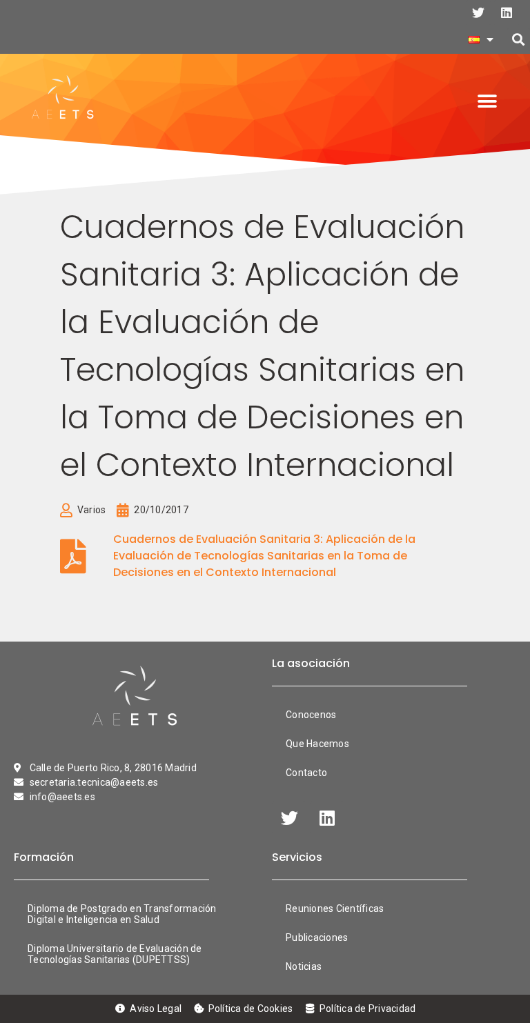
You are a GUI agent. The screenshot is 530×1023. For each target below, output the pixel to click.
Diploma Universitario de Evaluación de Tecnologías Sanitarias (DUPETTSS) (115, 954)
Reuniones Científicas (335, 908)
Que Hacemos (317, 743)
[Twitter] (478, 12)
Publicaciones (317, 937)
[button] (518, 39)
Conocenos (311, 714)
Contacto (306, 772)
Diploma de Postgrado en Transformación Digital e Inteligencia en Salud (122, 914)
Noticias (304, 966)
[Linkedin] (506, 12)
